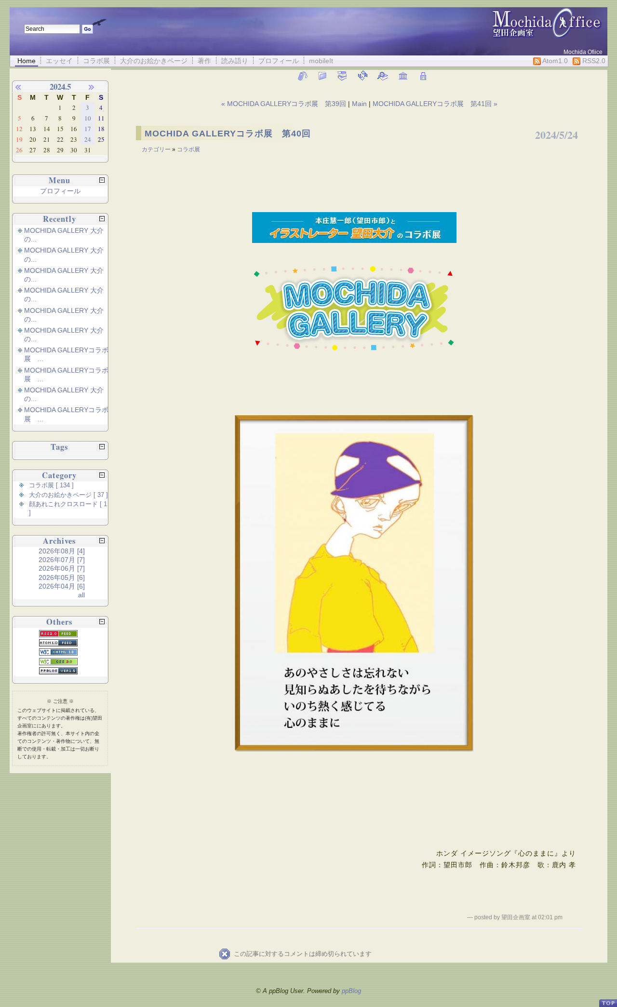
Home (26, 61)
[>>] (96, 87)
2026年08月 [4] (62, 551)
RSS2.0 (592, 61)
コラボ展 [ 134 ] (51, 485)
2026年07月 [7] (62, 560)
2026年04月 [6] (62, 586)
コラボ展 (96, 61)
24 (87, 139)
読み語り (234, 61)
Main (359, 103)
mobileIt (321, 61)
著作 (204, 61)
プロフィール (278, 61)
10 (87, 118)
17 (87, 128)
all (81, 595)
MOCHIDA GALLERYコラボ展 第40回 (228, 133)
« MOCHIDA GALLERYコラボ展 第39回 (284, 103)
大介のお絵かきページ (154, 61)
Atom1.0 (554, 61)
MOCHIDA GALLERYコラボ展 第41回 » (435, 103)
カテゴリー (157, 149)
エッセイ (59, 61)
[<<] (23, 87)
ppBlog (351, 990)
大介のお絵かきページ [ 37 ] (68, 495)
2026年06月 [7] (62, 568)
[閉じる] (102, 180)
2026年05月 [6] (62, 577)
